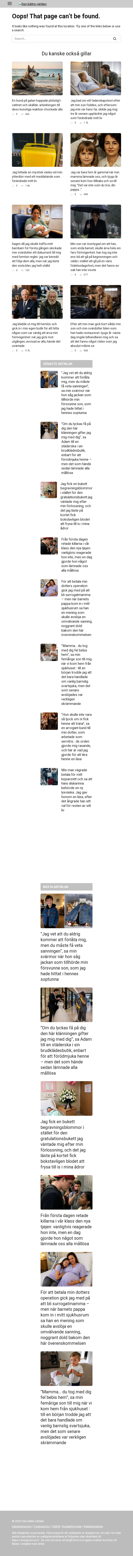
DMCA (56, 1526)
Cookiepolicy (42, 1526)
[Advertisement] (66, 850)
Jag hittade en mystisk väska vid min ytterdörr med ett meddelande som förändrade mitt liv (37, 176)
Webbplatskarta (93, 1526)
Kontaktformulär (72, 1526)
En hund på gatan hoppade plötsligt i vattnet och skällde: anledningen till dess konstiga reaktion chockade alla (37, 105)
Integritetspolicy (22, 1526)
